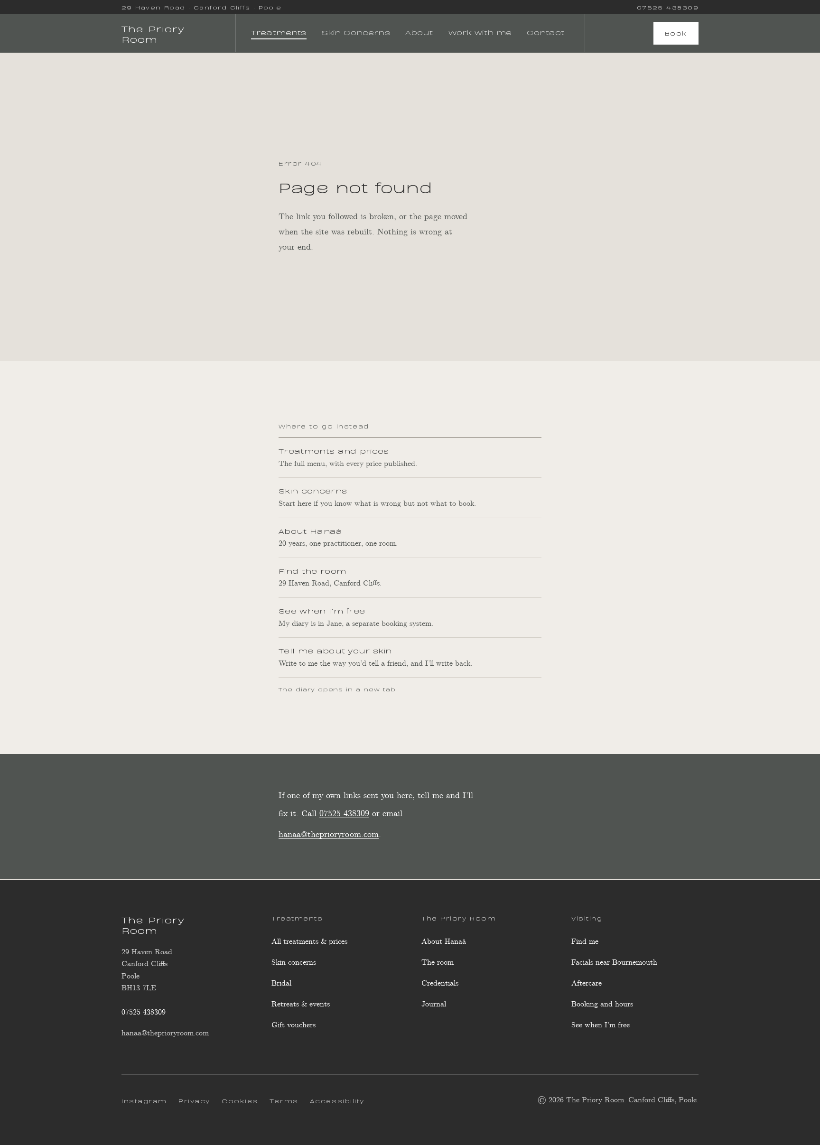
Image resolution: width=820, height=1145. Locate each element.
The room (437, 963)
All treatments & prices (309, 942)
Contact (545, 32)
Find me (584, 942)
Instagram (144, 1102)
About (419, 32)
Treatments (279, 32)
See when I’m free (600, 1028)
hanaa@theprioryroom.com (329, 834)
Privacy (194, 1100)
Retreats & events (300, 1004)
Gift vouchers (293, 1025)
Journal (433, 1004)
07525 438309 (668, 7)
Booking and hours (602, 1004)
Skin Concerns (356, 32)
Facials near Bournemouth (614, 963)
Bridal (281, 983)
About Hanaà (443, 942)
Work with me (480, 32)
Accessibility (337, 1100)
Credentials (439, 983)
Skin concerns (293, 963)
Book (676, 33)
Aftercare (586, 983)
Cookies (240, 1100)
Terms (284, 1100)
